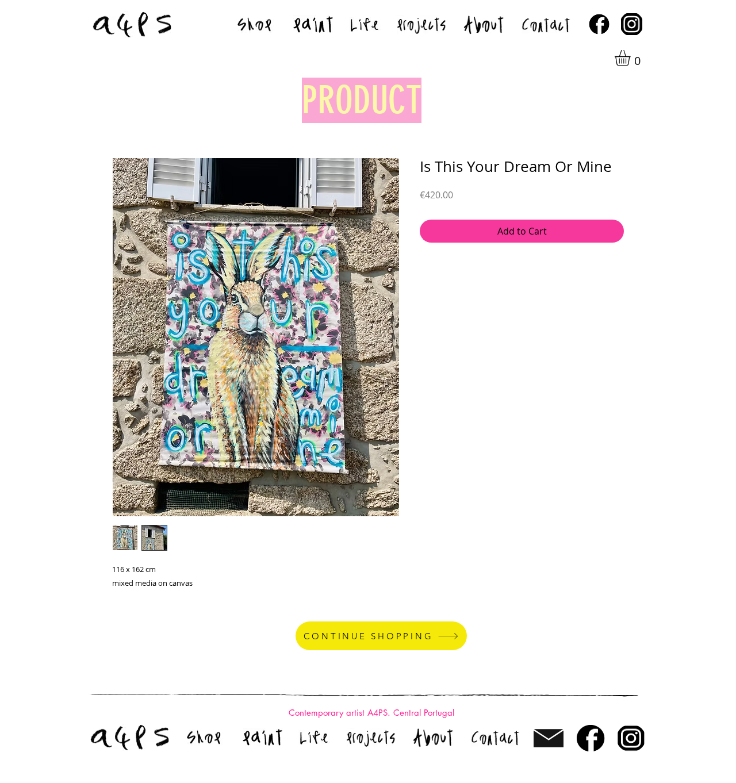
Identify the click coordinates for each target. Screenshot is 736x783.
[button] (632, 58)
